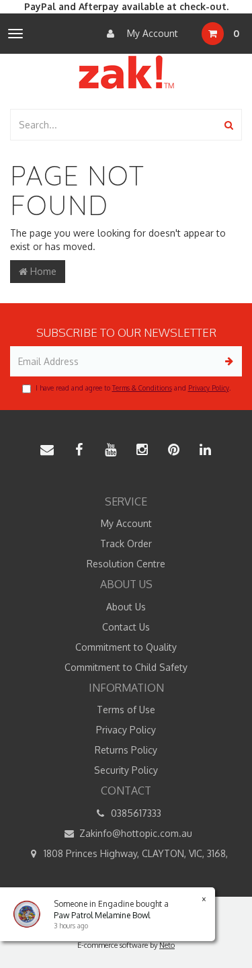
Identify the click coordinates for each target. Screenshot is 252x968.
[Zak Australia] (126, 72)
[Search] (228, 125)
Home (42, 271)
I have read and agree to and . (133, 388)
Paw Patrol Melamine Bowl (102, 915)
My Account (151, 33)
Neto (167, 945)
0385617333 (134, 813)
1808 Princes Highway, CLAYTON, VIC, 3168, (134, 853)
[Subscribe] (227, 361)
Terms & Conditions (142, 388)
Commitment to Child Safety (126, 667)
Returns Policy (126, 750)
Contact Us (126, 627)
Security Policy (126, 770)
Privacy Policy (208, 388)
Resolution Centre (126, 563)
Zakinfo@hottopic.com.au (134, 833)
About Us (126, 606)
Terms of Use (126, 709)
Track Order (126, 543)
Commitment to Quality (126, 647)
